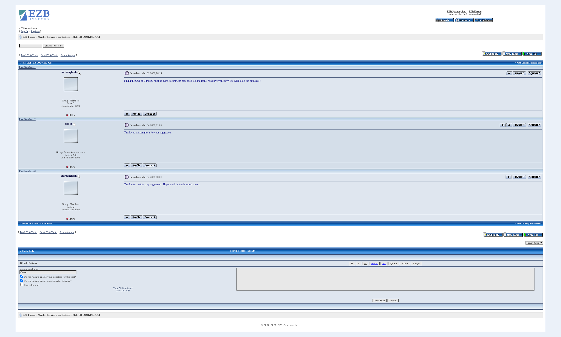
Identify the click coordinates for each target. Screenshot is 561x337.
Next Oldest (522, 63)
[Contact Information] (150, 115)
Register (35, 31)
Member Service (46, 36)
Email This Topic (49, 55)
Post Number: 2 (27, 119)
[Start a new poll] (532, 55)
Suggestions (64, 36)
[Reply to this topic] (492, 55)
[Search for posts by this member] (79, 72)
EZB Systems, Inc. (456, 11)
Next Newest (535, 63)
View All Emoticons (123, 288)
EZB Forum (475, 11)
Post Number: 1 (27, 67)
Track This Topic (29, 55)
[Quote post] (534, 73)
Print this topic (68, 55)
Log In (24, 31)
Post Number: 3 (27, 171)
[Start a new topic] (512, 55)
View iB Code (123, 290)
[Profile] (136, 115)
